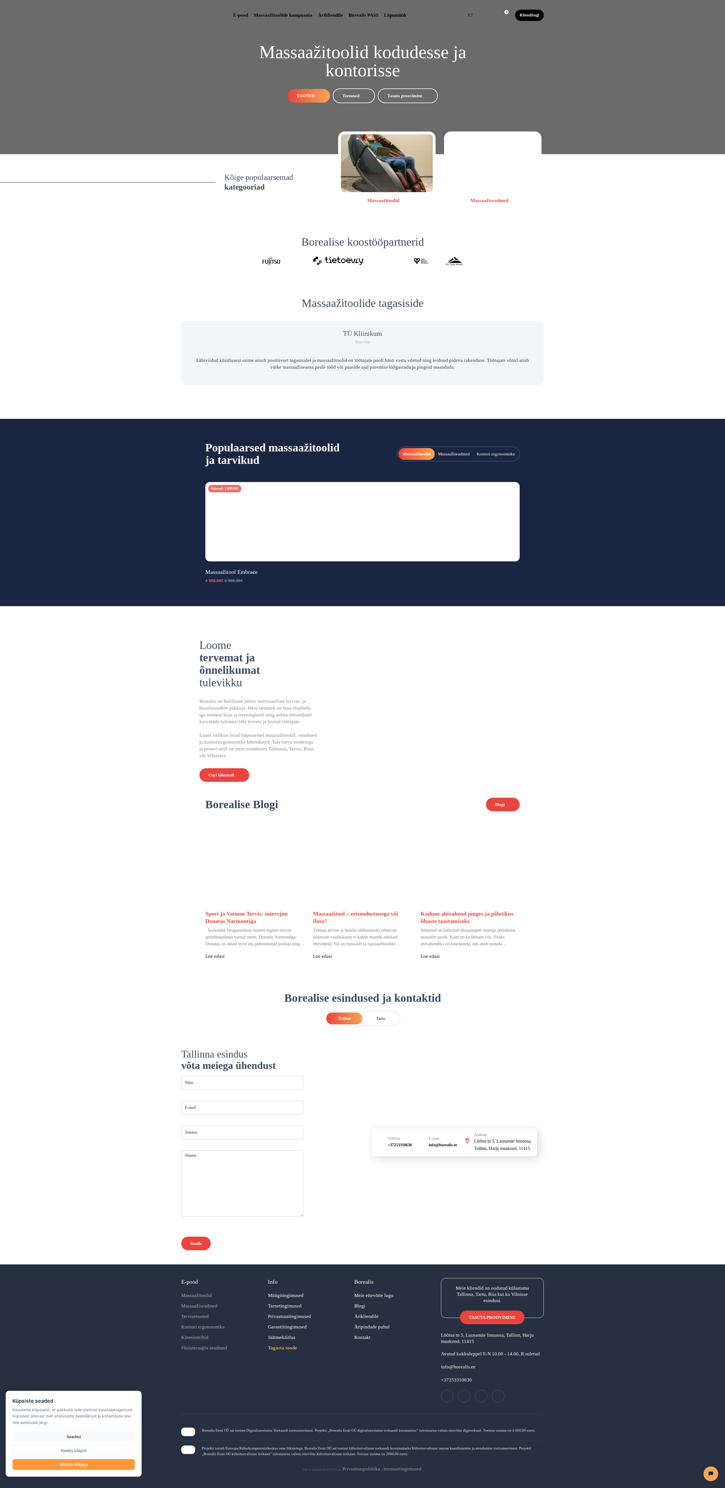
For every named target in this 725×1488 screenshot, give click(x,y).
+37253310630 (400, 1145)
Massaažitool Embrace (231, 572)
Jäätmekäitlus (281, 1337)
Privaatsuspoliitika (361, 1469)
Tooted (306, 96)
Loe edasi (215, 956)
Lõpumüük (395, 15)
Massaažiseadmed (489, 200)
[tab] (416, 454)
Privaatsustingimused (289, 1316)
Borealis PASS (363, 15)
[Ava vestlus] (710, 1473)
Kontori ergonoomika (203, 1327)
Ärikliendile (330, 15)
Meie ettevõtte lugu (373, 1295)
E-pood (240, 15)
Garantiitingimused (287, 1327)
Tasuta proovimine (404, 96)
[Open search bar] (490, 15)
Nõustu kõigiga (74, 1464)
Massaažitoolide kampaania (283, 15)
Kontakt (362, 1337)
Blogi (359, 1306)
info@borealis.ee (443, 1145)
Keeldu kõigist (74, 1450)
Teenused (350, 96)
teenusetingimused (402, 1469)
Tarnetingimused (285, 1306)
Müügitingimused (286, 1295)
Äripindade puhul (372, 1327)
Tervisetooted (195, 1316)
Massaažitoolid (383, 200)
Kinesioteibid (194, 1337)
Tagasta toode (282, 1348)
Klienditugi (529, 15)
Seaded (74, 1436)
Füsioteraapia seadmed (204, 1348)
